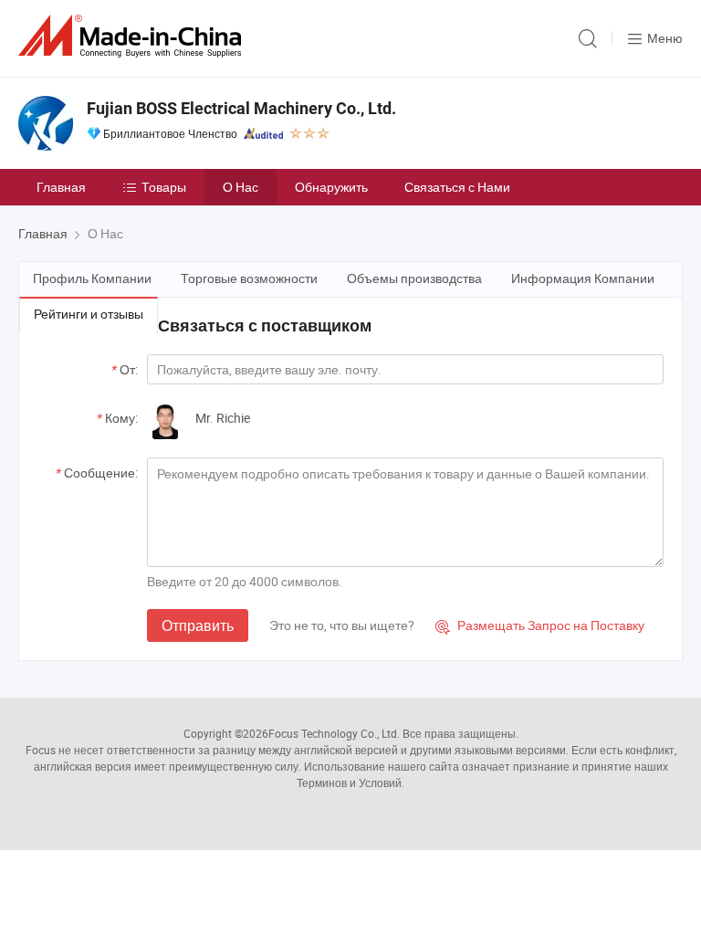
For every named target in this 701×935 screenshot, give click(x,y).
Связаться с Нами (457, 186)
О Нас (240, 186)
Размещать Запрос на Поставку (539, 625)
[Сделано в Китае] (133, 36)
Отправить (198, 625)
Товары (163, 186)
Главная (61, 186)
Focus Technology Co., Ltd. (334, 733)
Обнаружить (331, 186)
